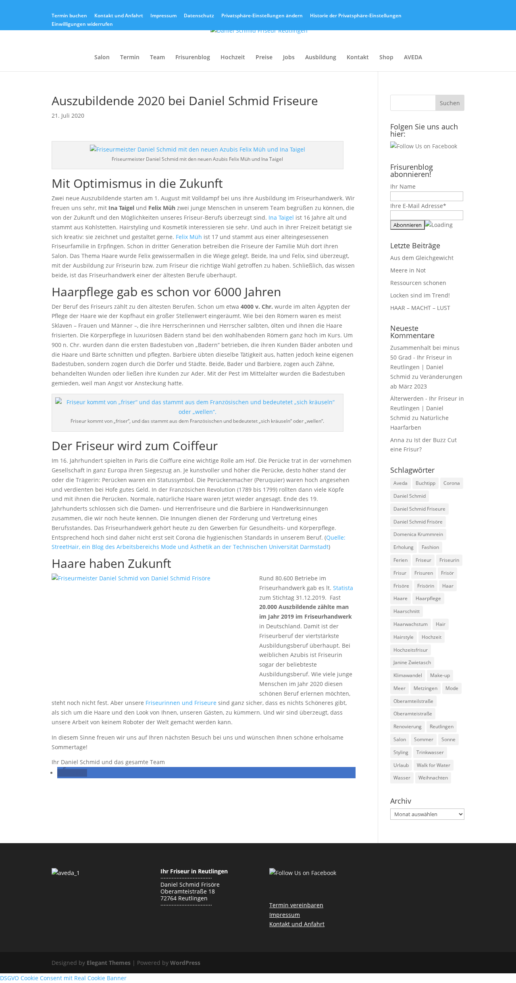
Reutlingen (442, 726)
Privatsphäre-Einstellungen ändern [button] (262, 16)
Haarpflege (428, 598)
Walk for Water (433, 765)
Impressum (163, 16)
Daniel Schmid (409, 496)
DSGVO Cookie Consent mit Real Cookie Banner (63, 978)
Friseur (423, 560)
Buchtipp (425, 483)
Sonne (448, 739)
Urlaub (401, 765)
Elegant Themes (109, 962)
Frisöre (401, 585)
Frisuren (423, 572)
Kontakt (358, 57)
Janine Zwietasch (412, 662)
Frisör (447, 572)
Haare (400, 598)
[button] (72, 773)
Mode (451, 688)
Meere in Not (408, 270)
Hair (440, 624)
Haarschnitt (406, 611)
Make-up (440, 675)
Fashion (430, 547)
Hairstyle (403, 637)
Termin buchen (69, 16)
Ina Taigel (281, 217)
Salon (102, 57)
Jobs (289, 57)
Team (157, 57)
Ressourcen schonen (418, 283)
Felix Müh (189, 237)
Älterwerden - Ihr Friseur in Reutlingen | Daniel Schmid (427, 408)
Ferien (400, 560)
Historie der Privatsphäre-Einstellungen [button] (356, 16)
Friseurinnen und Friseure (181, 703)
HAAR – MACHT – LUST (420, 308)
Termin (129, 57)
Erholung (403, 547)
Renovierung (407, 726)
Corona (451, 483)
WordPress (185, 962)
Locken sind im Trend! (420, 295)
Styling (400, 752)
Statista (343, 588)
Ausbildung (320, 57)
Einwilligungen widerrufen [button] (82, 24)
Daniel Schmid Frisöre (418, 521)
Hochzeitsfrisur (410, 649)
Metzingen (425, 688)
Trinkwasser (430, 752)
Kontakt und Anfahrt (118, 16)
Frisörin (425, 585)
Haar (448, 585)
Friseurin (449, 560)
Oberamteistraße (412, 713)
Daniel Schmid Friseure (419, 508)
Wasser (401, 777)
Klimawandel (407, 675)
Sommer (423, 739)
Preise (264, 57)
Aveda (400, 483)
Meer (399, 688)
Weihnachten (433, 777)
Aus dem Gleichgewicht (422, 258)
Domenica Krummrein (418, 534)
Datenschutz (199, 16)
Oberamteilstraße (413, 701)
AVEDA (413, 57)
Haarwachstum (410, 624)
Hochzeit (233, 57)
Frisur (399, 572)
